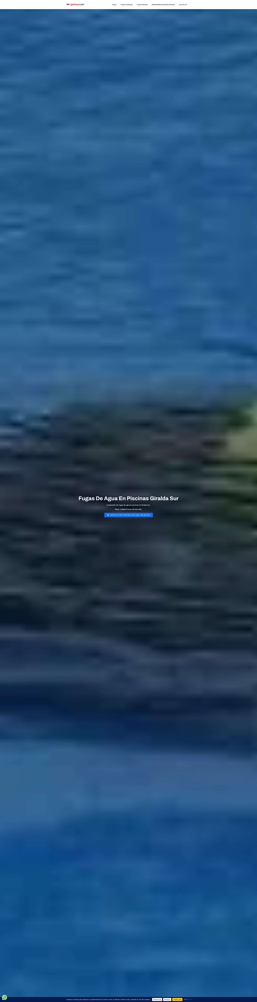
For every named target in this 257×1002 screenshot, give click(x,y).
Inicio (114, 5)
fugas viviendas (127, 5)
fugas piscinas (142, 5)
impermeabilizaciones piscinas (163, 5)
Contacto (183, 5)
